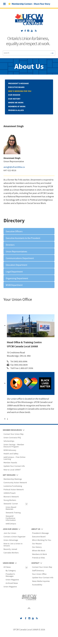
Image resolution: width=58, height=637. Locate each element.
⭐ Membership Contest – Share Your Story (29, 3)
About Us (29, 67)
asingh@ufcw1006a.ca (14, 167)
